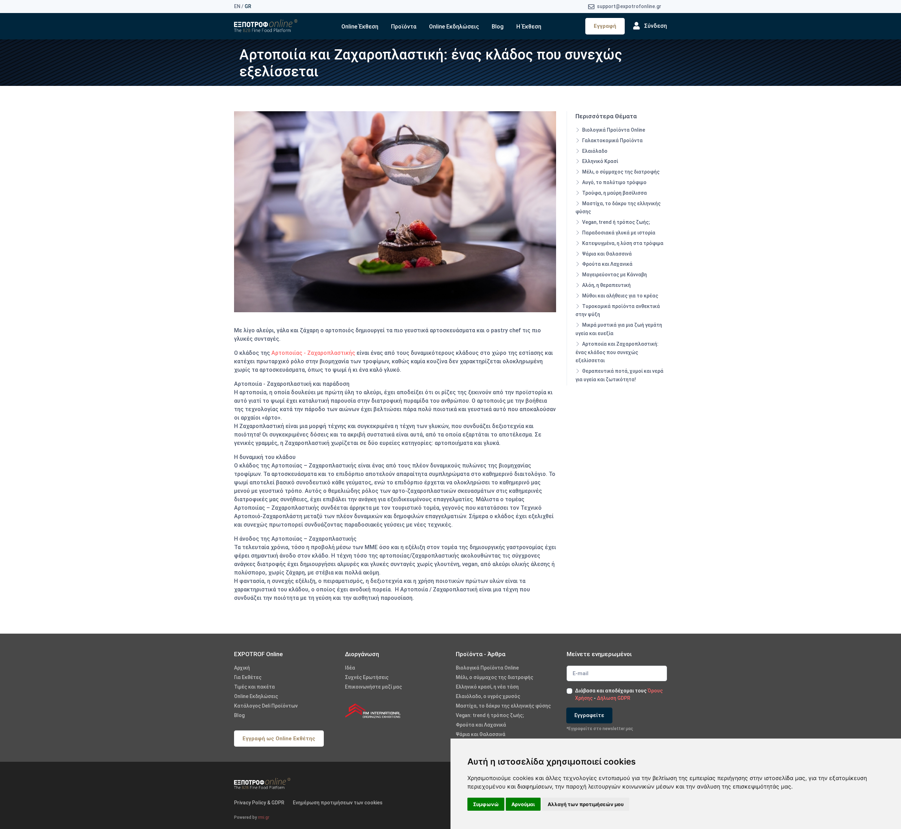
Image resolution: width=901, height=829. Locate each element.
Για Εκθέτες (248, 677)
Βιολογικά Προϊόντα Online (613, 130)
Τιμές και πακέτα (254, 687)
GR (248, 6)
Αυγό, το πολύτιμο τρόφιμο (614, 182)
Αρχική (242, 668)
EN (237, 6)
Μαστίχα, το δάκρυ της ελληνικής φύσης (618, 208)
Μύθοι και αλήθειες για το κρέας (619, 296)
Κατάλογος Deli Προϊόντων (266, 706)
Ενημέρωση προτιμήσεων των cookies (338, 802)
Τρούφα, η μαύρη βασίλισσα (614, 193)
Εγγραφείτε (589, 715)
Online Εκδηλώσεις (454, 26)
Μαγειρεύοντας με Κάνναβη (614, 274)
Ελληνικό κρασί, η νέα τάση (487, 687)
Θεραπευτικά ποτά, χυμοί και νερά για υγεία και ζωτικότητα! (619, 375)
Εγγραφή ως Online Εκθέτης (278, 738)
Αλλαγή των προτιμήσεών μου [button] (586, 804)
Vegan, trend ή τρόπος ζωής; (615, 222)
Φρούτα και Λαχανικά (606, 264)
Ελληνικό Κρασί (599, 161)
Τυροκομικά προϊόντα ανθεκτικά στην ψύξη (617, 310)
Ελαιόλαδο (594, 151)
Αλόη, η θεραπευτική (606, 285)
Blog (498, 26)
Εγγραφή (605, 26)
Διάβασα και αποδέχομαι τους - (619, 694)
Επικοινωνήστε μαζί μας (373, 687)
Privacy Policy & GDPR (259, 802)
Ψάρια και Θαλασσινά (606, 254)
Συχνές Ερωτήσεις (367, 677)
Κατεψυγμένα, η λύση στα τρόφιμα (622, 243)
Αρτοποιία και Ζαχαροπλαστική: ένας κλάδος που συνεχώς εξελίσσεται (617, 352)
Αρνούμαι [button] (523, 804)
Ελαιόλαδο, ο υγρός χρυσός (488, 696)
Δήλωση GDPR (613, 698)
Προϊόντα (403, 26)
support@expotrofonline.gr (628, 6)
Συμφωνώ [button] (486, 804)
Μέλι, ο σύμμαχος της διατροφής (620, 172)
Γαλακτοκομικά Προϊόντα (612, 140)
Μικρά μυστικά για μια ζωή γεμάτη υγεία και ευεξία (618, 329)
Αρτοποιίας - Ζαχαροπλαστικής (313, 353)
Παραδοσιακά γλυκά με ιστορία (618, 232)
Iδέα (350, 668)
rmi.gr (263, 817)
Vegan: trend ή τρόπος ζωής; (490, 715)
